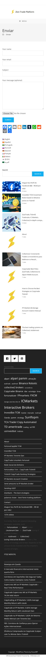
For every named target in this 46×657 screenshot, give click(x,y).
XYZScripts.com (35, 656)
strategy (20, 418)
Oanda (7, 417)
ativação (32, 378)
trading (26, 427)
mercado (30, 413)
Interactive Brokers (19, 407)
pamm (13, 418)
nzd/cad (38, 413)
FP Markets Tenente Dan (14, 455)
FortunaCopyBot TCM (12, 446)
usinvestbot (10, 431)
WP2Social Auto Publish (13, 656)
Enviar (8, 34)
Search (5, 170)
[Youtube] (22, 358)
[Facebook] (8, 358)
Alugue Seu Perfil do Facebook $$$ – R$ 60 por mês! (31, 186)
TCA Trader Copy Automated (20, 422)
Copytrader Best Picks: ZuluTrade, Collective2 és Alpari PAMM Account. (31, 272)
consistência (28, 388)
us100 (32, 427)
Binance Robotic (28, 383)
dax (25, 391)
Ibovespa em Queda (12, 564)
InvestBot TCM (12, 412)
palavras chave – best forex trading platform (22, 497)
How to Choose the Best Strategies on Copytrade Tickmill (31, 291)
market (23, 413)
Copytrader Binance (13, 391)
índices (20, 431)
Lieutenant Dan (12, 530)
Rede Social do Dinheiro (14, 465)
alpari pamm (19, 378)
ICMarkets (29, 401)
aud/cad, (7, 384)
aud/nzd (15, 384)
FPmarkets (23, 395)
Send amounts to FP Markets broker (18, 483)
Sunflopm (31, 417)
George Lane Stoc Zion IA (12, 402)
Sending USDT (10, 488)
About (24, 234)
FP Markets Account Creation (16, 479)
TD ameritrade (13, 426)
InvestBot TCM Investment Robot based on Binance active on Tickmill (32, 198)
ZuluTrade (27, 530)
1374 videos (9, 515)
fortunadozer (10, 395)
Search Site (8, 367)
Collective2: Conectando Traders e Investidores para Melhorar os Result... (32, 257)
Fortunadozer (12, 527)
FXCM (33, 395)
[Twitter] (15, 358)
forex (39, 391)
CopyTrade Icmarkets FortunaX (16, 460)
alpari (6, 378)
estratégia (32, 391)
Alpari (24, 527)
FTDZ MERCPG (10, 554)
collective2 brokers (14, 387)
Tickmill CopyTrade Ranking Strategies (20, 474)
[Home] (3, 34)
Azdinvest (12, 536)
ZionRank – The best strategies (16, 493)
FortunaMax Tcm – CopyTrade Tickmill (19, 469)
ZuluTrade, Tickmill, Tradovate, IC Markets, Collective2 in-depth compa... (32, 217)
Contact (7, 502)
